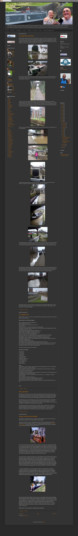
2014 (62, 117)
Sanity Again (10, 144)
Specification (18, 30)
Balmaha (9, 102)
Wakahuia (10, 155)
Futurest (9, 116)
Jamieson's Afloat (11, 51)
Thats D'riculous (11, 151)
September (64, 127)
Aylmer (9, 101)
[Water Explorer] (60, 51)
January (63, 145)
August (63, 128)
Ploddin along (10, 139)
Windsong (10, 156)
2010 (62, 147)
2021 (62, 107)
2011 (62, 121)
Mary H (9, 131)
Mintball (9, 134)
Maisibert (9, 130)
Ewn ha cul (10, 111)
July (63, 130)
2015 (62, 116)
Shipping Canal (63, 155)
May (63, 133)
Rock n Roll (10, 141)
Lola (9, 129)
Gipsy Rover (10, 117)
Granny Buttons (10, 120)
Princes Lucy (10, 140)
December (64, 123)
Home (7, 30)
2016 (62, 114)
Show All (14, 93)
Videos (40, 30)
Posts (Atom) (25, 515)
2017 (62, 113)
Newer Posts (21, 513)
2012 (62, 120)
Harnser (9, 122)
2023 (62, 104)
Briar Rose (9, 79)
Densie (9, 108)
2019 (62, 110)
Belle (9, 103)
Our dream (12, 30)
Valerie (9, 154)
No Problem (10, 136)
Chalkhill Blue (10, 106)
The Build (29, 30)
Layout (24, 30)
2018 (62, 111)
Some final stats (10, 80)
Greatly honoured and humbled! (28, 416)
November (64, 124)
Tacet (9, 149)
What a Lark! (10, 60)
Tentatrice (9, 150)
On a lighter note (24, 314)
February (63, 144)
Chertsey (9, 70)
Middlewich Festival (64, 154)
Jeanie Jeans (10, 126)
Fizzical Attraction (11, 113)
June (63, 131)
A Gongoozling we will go (26, 36)
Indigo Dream (10, 123)
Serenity (9, 145)
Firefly (9, 112)
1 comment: (25, 388)
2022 (62, 106)
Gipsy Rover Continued (10, 119)
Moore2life (10, 135)
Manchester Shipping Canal (48, 30)
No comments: (26, 309)
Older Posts (54, 513)
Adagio (9, 98)
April (63, 134)
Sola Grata (10, 146)
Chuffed (9, 107)
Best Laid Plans (23, 391)
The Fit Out (35, 30)
